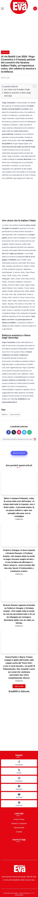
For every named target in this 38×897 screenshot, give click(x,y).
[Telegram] (19, 787)
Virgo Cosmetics (15, 414)
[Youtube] (19, 795)
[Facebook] (19, 762)
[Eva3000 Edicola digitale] (19, 720)
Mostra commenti (19, 453)
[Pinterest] (19, 803)
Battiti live (5, 414)
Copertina (5, 52)
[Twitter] (19, 771)
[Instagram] (19, 779)
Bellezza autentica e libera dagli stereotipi (17, 94)
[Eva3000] (19, 7)
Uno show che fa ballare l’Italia (17, 89)
